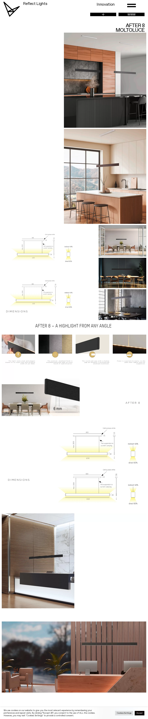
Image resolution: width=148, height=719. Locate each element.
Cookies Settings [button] (124, 713)
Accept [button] (139, 713)
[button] (103, 14)
